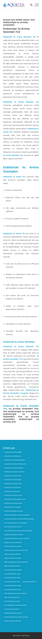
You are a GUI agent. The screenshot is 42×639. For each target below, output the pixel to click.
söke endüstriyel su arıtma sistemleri (15, 593)
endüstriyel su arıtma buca (12, 456)
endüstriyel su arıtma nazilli (12, 476)
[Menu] (35, 5)
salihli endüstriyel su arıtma (12, 558)
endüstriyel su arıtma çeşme (13, 503)
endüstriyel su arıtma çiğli (12, 507)
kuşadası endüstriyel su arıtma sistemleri (17, 538)
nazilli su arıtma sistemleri (12, 554)
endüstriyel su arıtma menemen (14, 472)
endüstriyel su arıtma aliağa (12, 452)
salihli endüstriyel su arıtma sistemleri (16, 562)
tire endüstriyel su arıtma (12, 601)
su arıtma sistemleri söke (12, 581)
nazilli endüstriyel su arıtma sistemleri (16, 550)
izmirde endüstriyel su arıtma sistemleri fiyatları (19, 519)
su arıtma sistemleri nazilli (12, 574)
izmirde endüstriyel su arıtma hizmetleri (17, 515)
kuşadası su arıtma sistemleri (13, 542)
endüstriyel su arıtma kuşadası (13, 468)
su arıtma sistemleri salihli (12, 577)
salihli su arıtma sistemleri (12, 566)
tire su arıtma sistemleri (11, 609)
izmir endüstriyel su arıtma (12, 527)
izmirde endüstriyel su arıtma (13, 511)
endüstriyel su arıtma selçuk (13, 483)
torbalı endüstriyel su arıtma (13, 613)
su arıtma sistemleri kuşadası (13, 570)
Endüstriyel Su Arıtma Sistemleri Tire (16, 30)
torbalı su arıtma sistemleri (12, 621)
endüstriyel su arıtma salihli (12, 479)
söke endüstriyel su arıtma (12, 589)
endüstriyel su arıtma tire (12, 491)
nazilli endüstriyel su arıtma (12, 546)
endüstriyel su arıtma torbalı (13, 495)
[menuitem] (30, 5)
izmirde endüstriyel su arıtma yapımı (15, 523)
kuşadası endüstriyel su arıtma (13, 534)
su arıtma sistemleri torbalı (12, 585)
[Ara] (30, 5)
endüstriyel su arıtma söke (12, 487)
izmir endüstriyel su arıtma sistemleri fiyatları (18, 531)
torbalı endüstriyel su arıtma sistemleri (16, 617)
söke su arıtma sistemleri (12, 597)
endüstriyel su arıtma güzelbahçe (14, 460)
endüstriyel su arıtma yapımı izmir (15, 499)
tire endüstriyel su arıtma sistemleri (15, 605)
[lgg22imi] (17, 5)
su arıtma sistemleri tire (29, 581)
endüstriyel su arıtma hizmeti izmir (15, 464)
